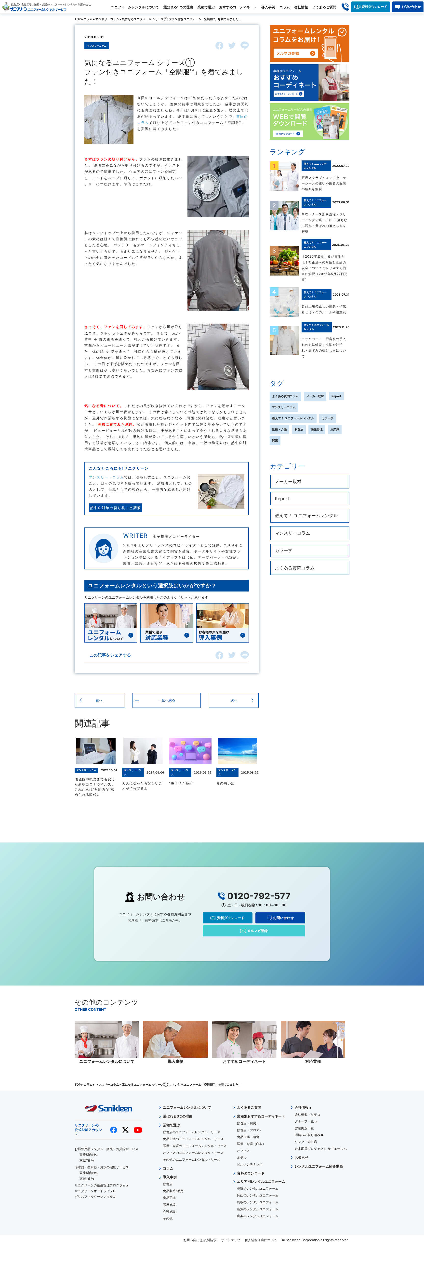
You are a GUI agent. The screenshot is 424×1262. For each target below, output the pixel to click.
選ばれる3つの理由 (178, 7)
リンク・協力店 (306, 1142)
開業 (275, 440)
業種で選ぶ (206, 7)
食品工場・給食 (248, 1137)
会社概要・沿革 (306, 1114)
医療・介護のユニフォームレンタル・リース (195, 1146)
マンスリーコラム (107, 19)
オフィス (243, 1151)
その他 (167, 1218)
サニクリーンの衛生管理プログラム (100, 1185)
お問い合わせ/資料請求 (199, 1240)
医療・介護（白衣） (251, 1144)
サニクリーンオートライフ (94, 1191)
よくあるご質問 (324, 7)
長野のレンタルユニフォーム (257, 1188)
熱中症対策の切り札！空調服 (115, 508)
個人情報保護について (261, 1240)
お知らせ (301, 1157)
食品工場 (169, 1198)
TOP (78, 19)
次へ (233, 700)
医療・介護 (279, 429)
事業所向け (87, 1155)
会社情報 (301, 7)
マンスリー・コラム (106, 477)
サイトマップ (230, 1240)
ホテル (242, 1157)
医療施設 (169, 1205)
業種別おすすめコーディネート (261, 1116)
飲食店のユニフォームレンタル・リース (191, 1132)
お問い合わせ (411, 7)
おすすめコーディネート (238, 7)
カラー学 (327, 418)
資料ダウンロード (374, 7)
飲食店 (298, 429)
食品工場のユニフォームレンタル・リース (193, 1139)
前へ (99, 700)
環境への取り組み (308, 1135)
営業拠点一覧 (304, 1128)
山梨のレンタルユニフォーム (257, 1216)
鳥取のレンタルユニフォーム (257, 1202)
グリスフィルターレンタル (94, 1196)
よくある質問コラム (285, 396)
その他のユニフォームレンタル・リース (191, 1159)
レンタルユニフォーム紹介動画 (319, 1166)
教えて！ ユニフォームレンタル (293, 418)
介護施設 (169, 1211)
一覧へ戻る (166, 700)
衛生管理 (317, 429)
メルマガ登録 (257, 931)
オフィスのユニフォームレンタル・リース (193, 1153)
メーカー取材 (315, 396)
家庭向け (86, 1160)
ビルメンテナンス (250, 1164)
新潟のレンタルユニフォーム (257, 1209)
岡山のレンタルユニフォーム (257, 1195)
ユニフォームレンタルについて (135, 7)
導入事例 (268, 7)
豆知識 (334, 429)
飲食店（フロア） (250, 1130)
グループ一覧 (305, 1121)
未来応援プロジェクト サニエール (319, 1149)
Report (336, 396)
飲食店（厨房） (248, 1123)
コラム (284, 7)
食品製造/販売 (173, 1191)
